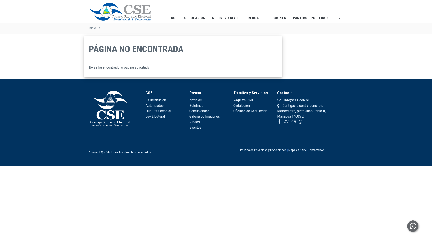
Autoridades (155, 105)
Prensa (252, 18)
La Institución (156, 100)
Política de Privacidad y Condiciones (263, 150)
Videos (194, 122)
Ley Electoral (155, 116)
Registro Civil (225, 18)
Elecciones (276, 18)
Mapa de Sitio (297, 150)
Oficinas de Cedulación (250, 111)
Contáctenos (316, 150)
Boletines (196, 105)
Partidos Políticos (311, 18)
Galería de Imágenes (204, 116)
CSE (174, 18)
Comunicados (199, 111)
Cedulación (194, 18)
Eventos (195, 127)
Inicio (92, 28)
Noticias (195, 100)
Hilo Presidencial (158, 111)
